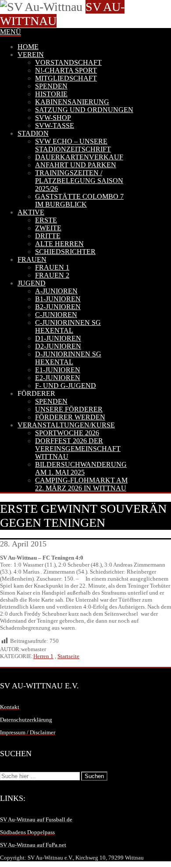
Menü (10, 31)
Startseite (68, 656)
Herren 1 (43, 656)
